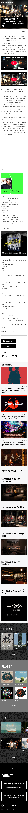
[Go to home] (7, 2)
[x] (6, 356)
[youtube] (13, 356)
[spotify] (2, 356)
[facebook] (9, 356)
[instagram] (16, 356)
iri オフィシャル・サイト (8, 331)
